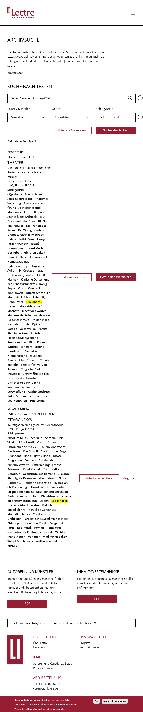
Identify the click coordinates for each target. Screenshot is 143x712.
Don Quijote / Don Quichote (43, 456)
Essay (11, 181)
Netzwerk (39, 647)
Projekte (85, 643)
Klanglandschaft (28, 496)
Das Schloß (30, 451)
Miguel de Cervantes (42, 509)
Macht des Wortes (34, 311)
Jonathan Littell (34, 275)
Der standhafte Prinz (21, 221)
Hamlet (12, 257)
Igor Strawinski (34, 487)
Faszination (15, 248)
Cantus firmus (46, 442)
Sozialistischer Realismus (24, 532)
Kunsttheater (35, 293)
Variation (34, 536)
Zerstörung (37, 400)
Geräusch (13, 474)
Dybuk (11, 239)
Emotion (30, 460)
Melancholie (41, 320)
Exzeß (35, 243)
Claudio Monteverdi (52, 447)
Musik (26, 514)
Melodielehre (16, 509)
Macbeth (13, 311)
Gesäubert (14, 252)
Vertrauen (28, 387)
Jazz (39, 492)
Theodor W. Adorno (56, 532)
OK (96, 701)
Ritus (10, 527)
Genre (56, 109)
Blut (42, 216)
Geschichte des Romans (39, 474)
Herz (23, 257)
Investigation (15, 425)
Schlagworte (104, 109)
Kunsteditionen (89, 647)
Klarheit (12, 279)
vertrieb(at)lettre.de (45, 688)
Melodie (47, 505)
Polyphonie (57, 523)
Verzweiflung (16, 391)
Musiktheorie (55, 425)
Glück (62, 478)
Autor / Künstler (18, 109)
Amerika (36, 438)
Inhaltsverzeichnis (72, 277)
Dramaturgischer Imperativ (25, 234)
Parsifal (43, 329)
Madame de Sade (19, 315)
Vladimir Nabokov (55, 536)
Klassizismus (49, 496)
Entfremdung (41, 465)
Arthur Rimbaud (34, 212)
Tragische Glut (30, 369)
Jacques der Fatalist (20, 492)
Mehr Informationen (114, 701)
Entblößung (26, 239)
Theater (32, 360)
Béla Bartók (27, 442)
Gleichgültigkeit (34, 252)
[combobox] (27, 117)
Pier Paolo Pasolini (19, 333)
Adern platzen (34, 194)
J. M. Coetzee (25, 270)
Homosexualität (18, 261)
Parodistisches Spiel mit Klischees (45, 518)
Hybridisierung (17, 266)
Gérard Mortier (36, 248)
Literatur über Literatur (23, 505)
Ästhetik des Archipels (22, 216)
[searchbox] (27, 117)
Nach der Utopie (18, 324)
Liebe (11, 306)
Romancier (54, 527)
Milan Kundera (18, 409)
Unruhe (31, 378)
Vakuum (13, 387)
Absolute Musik (17, 438)
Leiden (44, 501)
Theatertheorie (24, 181)
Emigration (14, 460)
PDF (27, 603)
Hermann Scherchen (37, 483)
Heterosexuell (38, 257)
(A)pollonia (14, 194)
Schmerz (26, 347)
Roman (39, 527)
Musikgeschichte (44, 514)
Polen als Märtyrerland (22, 338)
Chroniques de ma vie (22, 447)
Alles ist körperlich (19, 199)
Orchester (14, 518)
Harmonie (14, 483)
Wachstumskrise (39, 391)
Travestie (13, 373)
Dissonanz (14, 456)
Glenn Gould (47, 478)
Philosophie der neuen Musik (27, 523)
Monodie (13, 514)
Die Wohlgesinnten (31, 230)
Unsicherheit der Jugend (23, 382)
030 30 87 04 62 (49, 684)
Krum (21, 288)
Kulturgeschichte (35, 425)
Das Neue (14, 451)
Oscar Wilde (28, 329)
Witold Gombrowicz (20, 541)
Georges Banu (17, 152)
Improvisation (56, 487)
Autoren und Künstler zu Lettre (52, 663)
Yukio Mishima (17, 396)
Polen (38, 333)
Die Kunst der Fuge (53, 451)
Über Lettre (40, 643)
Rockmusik (24, 527)
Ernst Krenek (32, 469)
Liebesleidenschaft (29, 306)
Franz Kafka (51, 469)
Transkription (16, 536)
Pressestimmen (43, 668)
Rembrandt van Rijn (20, 342)
